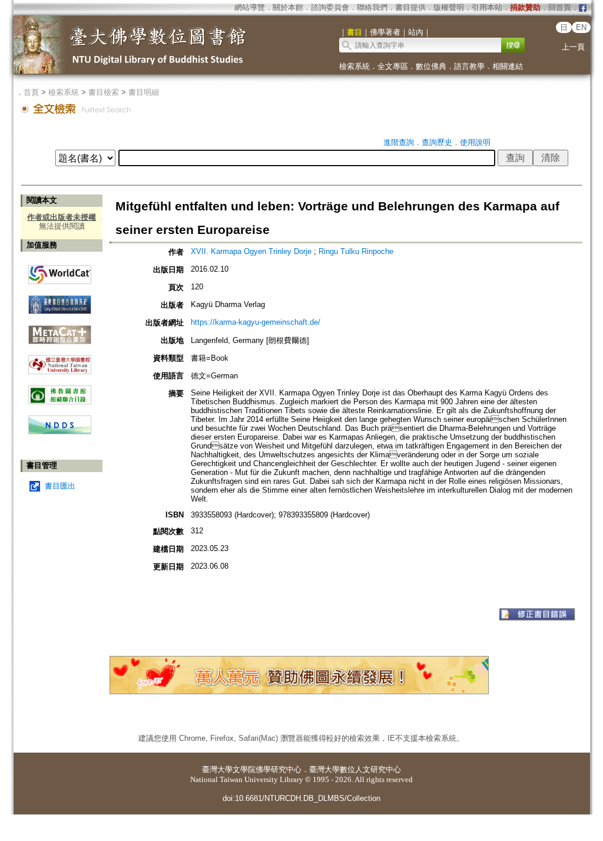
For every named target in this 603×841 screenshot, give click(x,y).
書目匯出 (60, 485)
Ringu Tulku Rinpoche (356, 251)
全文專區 (392, 66)
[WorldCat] (59, 271)
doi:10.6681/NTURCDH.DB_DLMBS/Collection (301, 798)
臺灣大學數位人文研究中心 (355, 769)
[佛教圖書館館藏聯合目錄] (59, 390)
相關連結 (507, 66)
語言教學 (469, 66)
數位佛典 (431, 66)
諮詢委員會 (330, 7)
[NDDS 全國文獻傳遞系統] (59, 431)
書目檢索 (103, 92)
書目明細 (143, 92)
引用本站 (487, 7)
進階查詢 (398, 142)
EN (581, 27)
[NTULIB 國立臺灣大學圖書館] (59, 360)
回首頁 (559, 7)
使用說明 (475, 142)
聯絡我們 (372, 7)
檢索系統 (354, 66)
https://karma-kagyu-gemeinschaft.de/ (255, 322)
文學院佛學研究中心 (267, 769)
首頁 (31, 92)
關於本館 (288, 7)
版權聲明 (448, 7)
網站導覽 (249, 7)
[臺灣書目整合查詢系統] (59, 300)
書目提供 (410, 7)
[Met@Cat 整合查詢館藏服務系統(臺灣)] (59, 330)
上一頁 (573, 46)
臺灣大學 (217, 769)
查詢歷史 (437, 142)
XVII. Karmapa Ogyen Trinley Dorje (252, 251)
